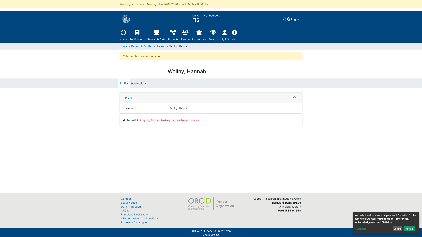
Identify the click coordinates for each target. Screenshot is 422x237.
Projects (173, 39)
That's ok (409, 228)
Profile (124, 83)
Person (161, 46)
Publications (137, 39)
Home (123, 39)
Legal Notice (129, 202)
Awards (213, 39)
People (185, 39)
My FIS (224, 39)
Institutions (199, 39)
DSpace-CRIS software (217, 231)
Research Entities (142, 46)
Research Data (156, 39)
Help (234, 39)
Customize (360, 228)
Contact (126, 198)
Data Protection (131, 206)
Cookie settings (211, 234)
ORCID (125, 210)
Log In (295, 19)
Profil (128, 97)
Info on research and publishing (140, 218)
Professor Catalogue (134, 222)
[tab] (211, 97)
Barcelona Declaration (135, 214)
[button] (289, 19)
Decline (397, 228)
